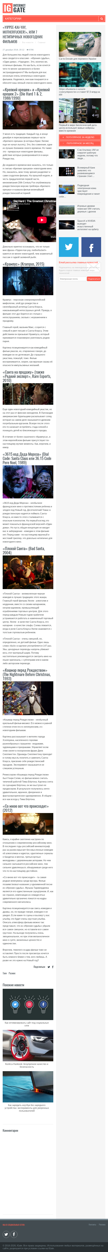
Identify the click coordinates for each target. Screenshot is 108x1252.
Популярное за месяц (80, 143)
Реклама (102, 1224)
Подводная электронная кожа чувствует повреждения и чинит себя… (79, 191)
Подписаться (94, 279)
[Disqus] (28, 1170)
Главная (41, 42)
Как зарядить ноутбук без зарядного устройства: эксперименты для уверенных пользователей (27, 1108)
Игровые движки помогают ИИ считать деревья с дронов (88, 209)
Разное (12, 973)
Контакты (92, 1224)
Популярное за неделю (80, 137)
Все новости (28, 42)
